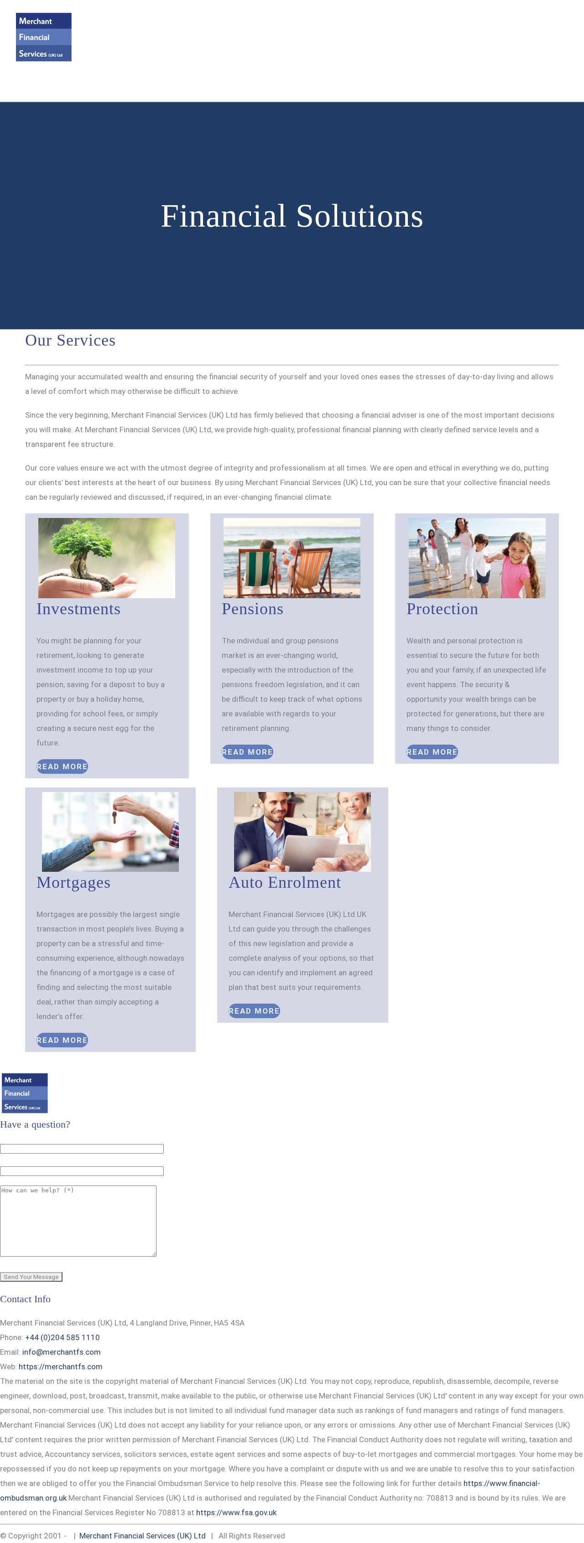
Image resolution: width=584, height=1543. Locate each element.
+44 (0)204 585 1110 (62, 1337)
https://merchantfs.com (61, 1366)
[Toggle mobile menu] (566, 21)
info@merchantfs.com (73, 86)
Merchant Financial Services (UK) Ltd (142, 1535)
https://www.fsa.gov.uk (236, 1512)
